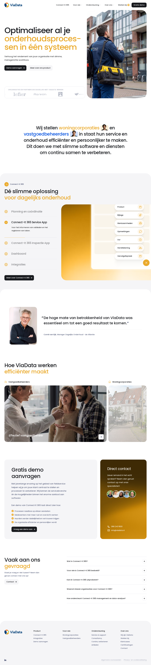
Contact (124, 648)
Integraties (38, 638)
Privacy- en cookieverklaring (135, 660)
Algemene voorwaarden (111, 660)
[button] (77, 5)
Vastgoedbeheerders (71, 638)
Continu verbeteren (100, 641)
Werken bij (125, 638)
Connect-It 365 (62, 5)
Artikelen (95, 645)
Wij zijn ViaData (127, 635)
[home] (13, 5)
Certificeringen (127, 645)
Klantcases (125, 641)
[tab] (30, 211)
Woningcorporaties (70, 635)
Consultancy (97, 638)
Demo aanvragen (40, 641)
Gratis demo (139, 5)
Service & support (99, 635)
